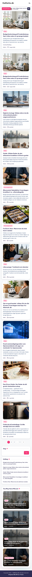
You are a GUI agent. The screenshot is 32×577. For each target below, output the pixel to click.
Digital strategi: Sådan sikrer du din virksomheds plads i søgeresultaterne (16, 36)
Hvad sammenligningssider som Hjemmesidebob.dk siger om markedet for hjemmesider (14, 349)
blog (5, 31)
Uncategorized (8, 191)
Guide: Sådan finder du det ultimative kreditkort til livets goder (15, 476)
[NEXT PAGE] (23, 446)
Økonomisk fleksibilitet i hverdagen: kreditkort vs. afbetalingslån (16, 195)
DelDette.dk (8, 3)
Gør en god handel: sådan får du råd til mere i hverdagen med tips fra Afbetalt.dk (16, 309)
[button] (7, 48)
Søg (4, 452)
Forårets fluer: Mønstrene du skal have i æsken (15, 485)
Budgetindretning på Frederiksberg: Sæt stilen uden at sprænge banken (15, 466)
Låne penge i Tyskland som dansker (15, 271)
